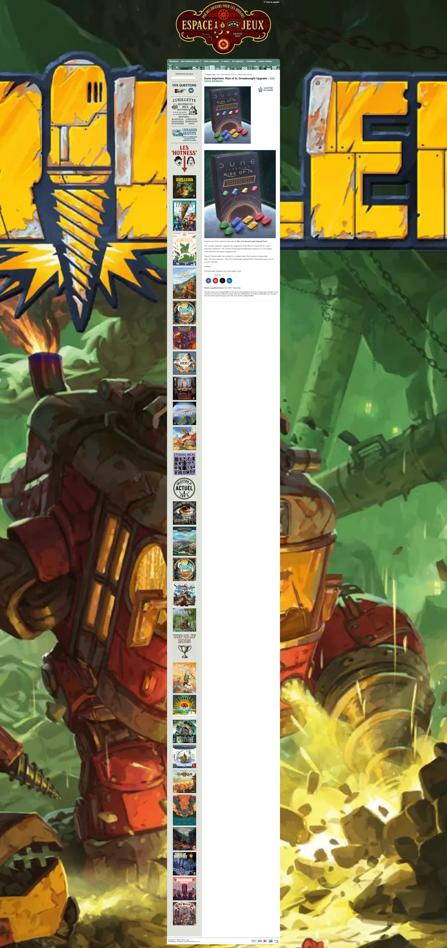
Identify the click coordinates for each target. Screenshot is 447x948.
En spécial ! (238, 61)
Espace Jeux (211, 74)
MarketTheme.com (193, 941)
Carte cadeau (265, 61)
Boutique (174, 61)
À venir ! (225, 61)
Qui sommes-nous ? (191, 61)
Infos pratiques (211, 61)
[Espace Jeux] (223, 27)
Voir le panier (272, 2)
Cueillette (251, 61)
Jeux (218, 74)
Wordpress (180, 941)
